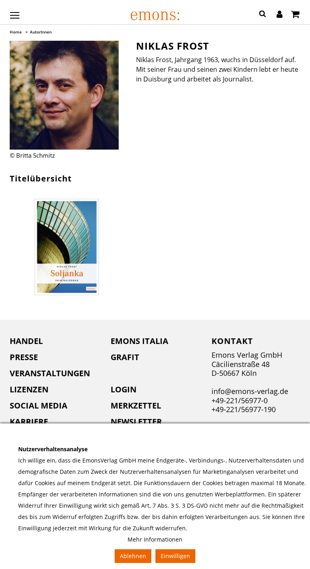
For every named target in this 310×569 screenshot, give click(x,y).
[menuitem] (54, 341)
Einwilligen (175, 556)
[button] (262, 15)
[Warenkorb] (295, 15)
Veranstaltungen (50, 373)
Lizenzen (29, 389)
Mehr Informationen (155, 539)
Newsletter (136, 421)
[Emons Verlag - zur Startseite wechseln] (155, 15)
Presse (24, 357)
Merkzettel (136, 405)
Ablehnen (133, 556)
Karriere (29, 421)
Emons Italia (139, 341)
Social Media (38, 405)
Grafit (125, 357)
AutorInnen (41, 32)
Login (123, 389)
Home (16, 32)
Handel (26, 341)
